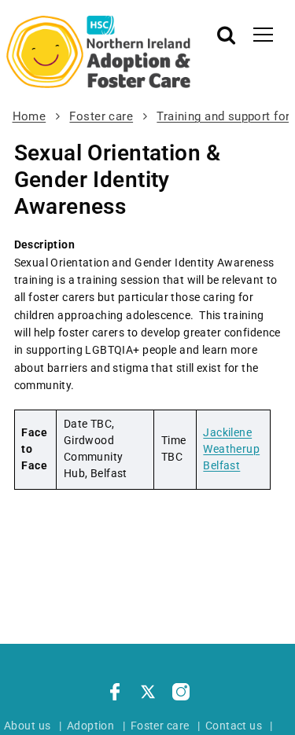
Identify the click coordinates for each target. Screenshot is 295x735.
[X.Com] (148, 694)
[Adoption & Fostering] (98, 52)
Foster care (101, 116)
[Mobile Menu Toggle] (263, 34)
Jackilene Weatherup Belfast (231, 449)
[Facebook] (115, 694)
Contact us (233, 725)
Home (29, 116)
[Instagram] (181, 694)
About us (27, 725)
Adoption (90, 725)
